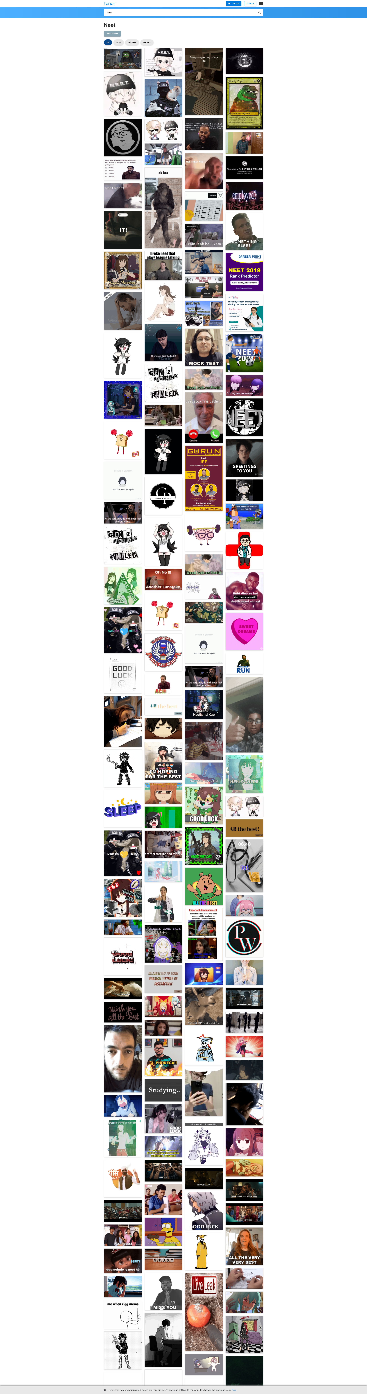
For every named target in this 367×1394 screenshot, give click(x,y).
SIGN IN (250, 3)
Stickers (132, 42)
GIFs (118, 42)
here (234, 1390)
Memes (147, 42)
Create (235, 3)
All (108, 42)
